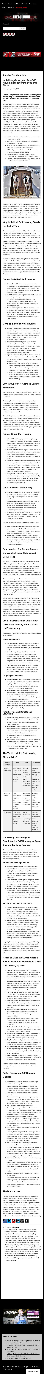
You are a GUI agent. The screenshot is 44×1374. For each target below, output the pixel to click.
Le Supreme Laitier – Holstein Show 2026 (19, 1358)
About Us (11, 8)
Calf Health (14, 1231)
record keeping (9, 1253)
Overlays (38, 1270)
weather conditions (28, 1258)
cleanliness (33, 1231)
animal (30, 130)
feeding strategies (24, 1245)
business (7, 1231)
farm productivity (9, 1242)
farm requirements (29, 1242)
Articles (16, 4)
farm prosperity (19, 1242)
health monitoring (27, 1247)
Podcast (24, 4)
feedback (15, 1245)
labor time (24, 1249)
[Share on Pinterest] (13, 1221)
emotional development (19, 1240)
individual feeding (15, 1249)
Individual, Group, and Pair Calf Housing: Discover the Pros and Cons (20, 82)
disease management (11, 1238)
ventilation (8, 1258)
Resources (32, 4)
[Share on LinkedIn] (18, 1221)
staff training (33, 1256)
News (10, 4)
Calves (20, 1231)
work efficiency (12, 1260)
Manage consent (33, 1371)
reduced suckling (19, 1253)
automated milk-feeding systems (27, 1229)
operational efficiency (16, 1213)
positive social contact (31, 1251)
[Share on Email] (27, 1221)
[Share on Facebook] (5, 1221)
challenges (26, 1231)
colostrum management (25, 1234)
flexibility (32, 1245)
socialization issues (24, 1256)
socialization (14, 1256)
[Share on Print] (22, 1221)
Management (16, 1227)
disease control (33, 1236)
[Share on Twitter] (9, 1221)
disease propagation (24, 1238)
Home (4, 4)
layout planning (31, 1249)
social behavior (29, 1253)
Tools (3, 8)
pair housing (20, 1251)
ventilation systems (16, 1258)
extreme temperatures (33, 1240)
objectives (13, 1251)
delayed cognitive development (19, 1236)
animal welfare (13, 1229)
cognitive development (11, 1234)
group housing (16, 1247)
